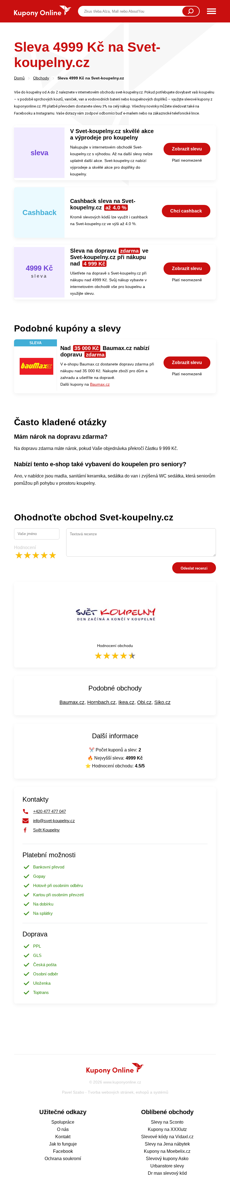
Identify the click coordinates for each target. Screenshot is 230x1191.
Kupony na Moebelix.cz (167, 1151)
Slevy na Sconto (167, 1122)
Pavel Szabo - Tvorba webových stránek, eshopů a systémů (115, 1092)
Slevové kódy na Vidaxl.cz (167, 1136)
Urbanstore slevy (167, 1165)
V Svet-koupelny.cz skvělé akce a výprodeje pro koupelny (112, 134)
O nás (63, 1129)
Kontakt (62, 1136)
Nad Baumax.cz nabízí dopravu (105, 351)
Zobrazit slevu (187, 149)
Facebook (63, 1151)
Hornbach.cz (101, 702)
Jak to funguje (63, 1144)
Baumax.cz (100, 384)
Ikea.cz (126, 702)
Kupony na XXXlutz (167, 1129)
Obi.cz (144, 702)
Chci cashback (186, 211)
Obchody (41, 78)
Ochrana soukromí (63, 1158)
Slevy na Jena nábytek (167, 1144)
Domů (19, 78)
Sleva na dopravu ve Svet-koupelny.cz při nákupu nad (109, 257)
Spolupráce (62, 1122)
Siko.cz (162, 702)
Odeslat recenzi (194, 568)
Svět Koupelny (46, 829)
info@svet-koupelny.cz (54, 820)
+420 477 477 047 (49, 811)
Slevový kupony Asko (167, 1158)
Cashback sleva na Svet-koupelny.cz (102, 204)
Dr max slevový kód (167, 1173)
